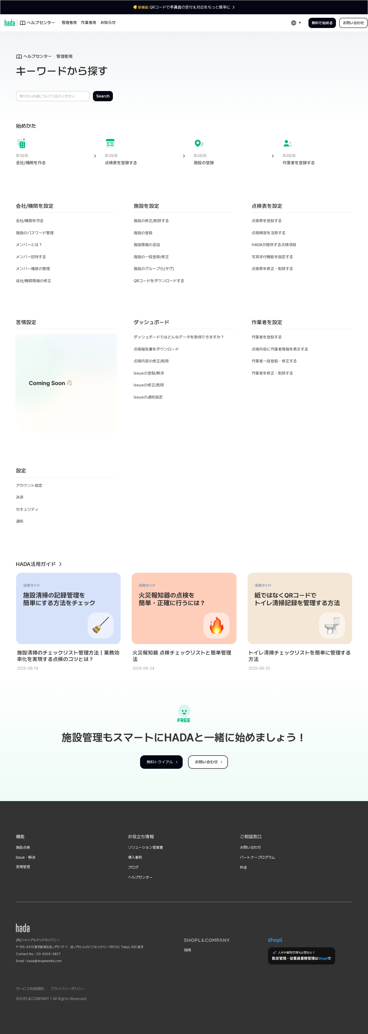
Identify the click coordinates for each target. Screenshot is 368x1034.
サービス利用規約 (30, 989)
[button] (296, 23)
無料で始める (322, 23)
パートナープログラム (257, 857)
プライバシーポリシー (67, 989)
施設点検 (23, 847)
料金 (243, 867)
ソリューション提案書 (145, 847)
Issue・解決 (25, 857)
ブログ (133, 867)
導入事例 (135, 857)
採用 (187, 950)
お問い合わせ (353, 23)
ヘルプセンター (140, 877)
